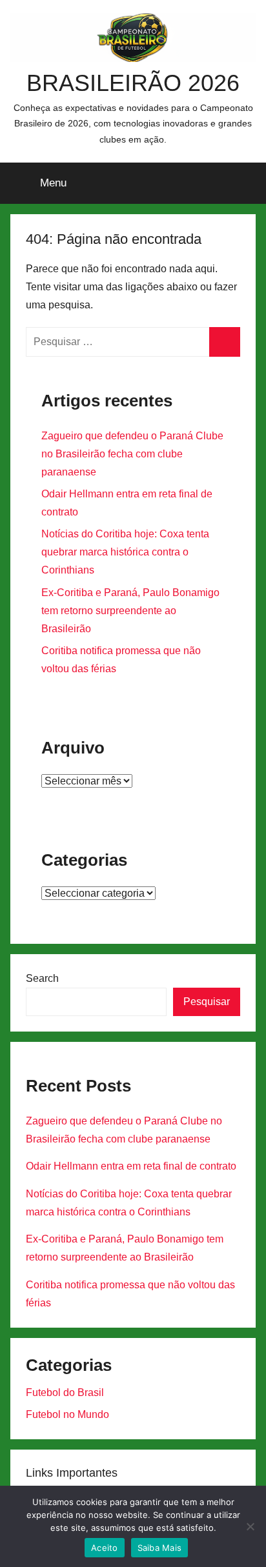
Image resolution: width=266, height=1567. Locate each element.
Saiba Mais (160, 1547)
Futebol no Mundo (67, 1414)
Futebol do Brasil (65, 1392)
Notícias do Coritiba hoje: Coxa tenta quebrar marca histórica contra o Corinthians (125, 551)
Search (42, 978)
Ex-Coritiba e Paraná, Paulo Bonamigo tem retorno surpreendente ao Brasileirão (130, 610)
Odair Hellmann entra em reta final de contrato (131, 1166)
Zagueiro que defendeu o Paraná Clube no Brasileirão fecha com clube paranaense (132, 453)
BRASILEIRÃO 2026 (133, 83)
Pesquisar (206, 1001)
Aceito (104, 1547)
